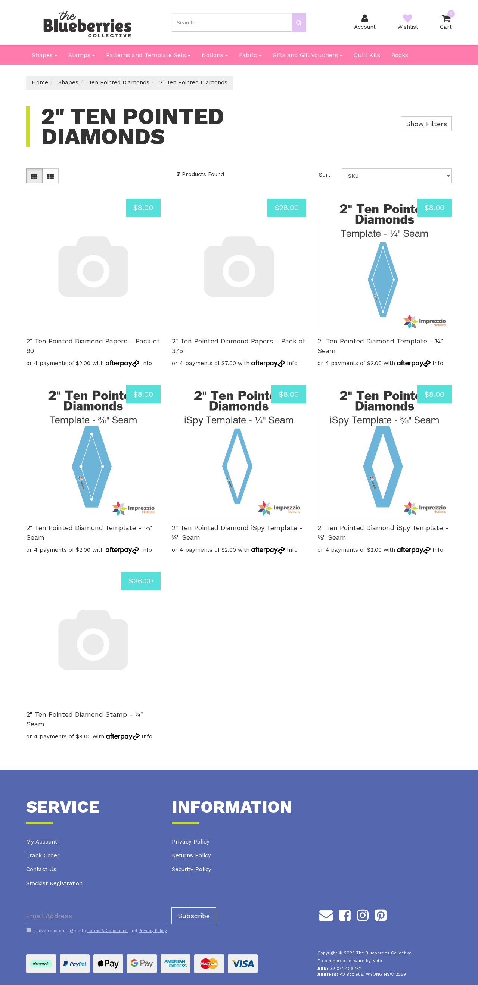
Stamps (80, 55)
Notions (213, 55)
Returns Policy (191, 855)
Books (399, 55)
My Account (41, 841)
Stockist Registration (54, 883)
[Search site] (299, 22)
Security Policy (191, 869)
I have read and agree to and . (101, 930)
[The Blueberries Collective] (87, 22)
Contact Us (41, 869)
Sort (324, 174)
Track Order (43, 855)
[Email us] (326, 914)
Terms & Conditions (107, 930)
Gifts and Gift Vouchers (306, 55)
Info (146, 363)
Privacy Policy (190, 841)
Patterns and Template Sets (147, 55)
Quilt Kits (367, 55)
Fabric (249, 55)
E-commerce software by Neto (349, 960)
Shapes (43, 55)
